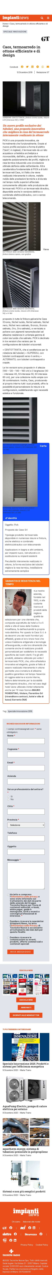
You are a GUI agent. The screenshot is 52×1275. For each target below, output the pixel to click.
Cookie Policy (42, 1245)
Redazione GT (43, 72)
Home (5, 24)
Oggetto (11, 846)
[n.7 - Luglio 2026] (10, 985)
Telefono (12, 833)
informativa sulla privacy (24, 896)
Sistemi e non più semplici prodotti (24, 1191)
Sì (12, 796)
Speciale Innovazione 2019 (20, 711)
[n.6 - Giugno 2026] (26, 985)
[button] (42, 18)
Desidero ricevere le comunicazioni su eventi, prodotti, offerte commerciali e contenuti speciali (26, 940)
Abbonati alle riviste (31, 1222)
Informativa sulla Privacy (24, 925)
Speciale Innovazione (15, 31)
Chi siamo (16, 1222)
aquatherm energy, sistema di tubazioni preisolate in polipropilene (25, 1150)
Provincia (13, 820)
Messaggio (14, 860)
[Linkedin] (34, 1227)
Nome (11, 736)
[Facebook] (10, 1227)
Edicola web (26, 1000)
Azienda (11, 776)
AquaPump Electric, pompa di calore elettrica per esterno (25, 1108)
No (12, 799)
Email (11, 763)
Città (10, 806)
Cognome (13, 749)
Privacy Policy (27, 1245)
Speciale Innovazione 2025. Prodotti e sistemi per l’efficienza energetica (26, 1065)
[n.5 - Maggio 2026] (42, 985)
